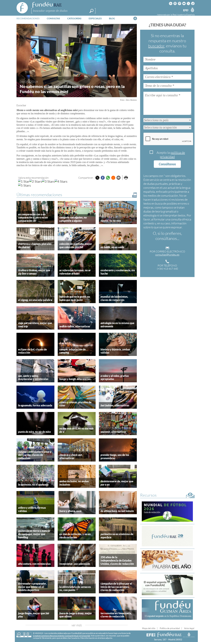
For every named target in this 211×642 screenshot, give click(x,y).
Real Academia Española (184, 14)
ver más (77, 625)
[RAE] (192, 9)
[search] (91, 10)
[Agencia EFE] (186, 10)
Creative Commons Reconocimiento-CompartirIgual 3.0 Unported (61, 635)
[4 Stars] (61, 181)
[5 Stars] (24, 185)
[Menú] (135, 18)
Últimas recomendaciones (39, 194)
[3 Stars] (48, 181)
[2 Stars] (35, 181)
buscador (156, 45)
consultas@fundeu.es (167, 254)
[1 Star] (23, 181)
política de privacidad (172, 154)
